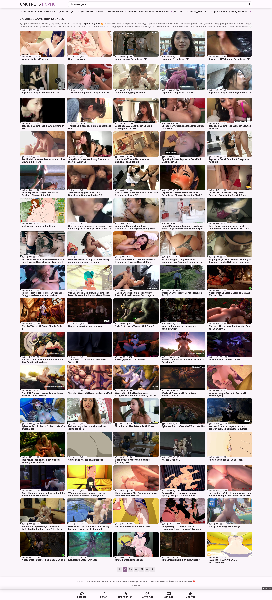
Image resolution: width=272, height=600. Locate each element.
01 (125, 569)
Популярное (125, 597)
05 (147, 569)
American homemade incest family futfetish (148, 11)
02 (130, 569)
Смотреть (38, 4)
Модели (190, 597)
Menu (265, 588)
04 (141, 569)
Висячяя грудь (67, 11)
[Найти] (249, 4)
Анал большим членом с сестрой (39, 11)
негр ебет (178, 11)
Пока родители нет (198, 11)
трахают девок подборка (110, 11)
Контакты (136, 586)
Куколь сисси (86, 11)
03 (136, 569)
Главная (81, 597)
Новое (103, 597)
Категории (147, 597)
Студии (168, 597)
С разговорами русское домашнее (229, 11)
